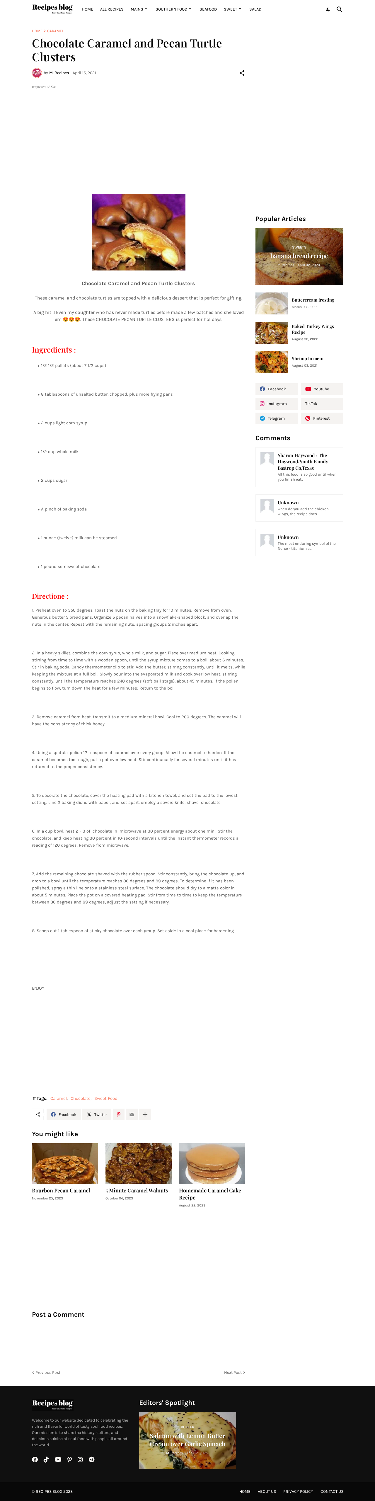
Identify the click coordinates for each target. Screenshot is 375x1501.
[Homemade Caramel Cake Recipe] (212, 1163)
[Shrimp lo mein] (271, 362)
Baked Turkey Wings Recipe (313, 329)
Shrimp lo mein (307, 358)
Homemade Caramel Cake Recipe (210, 1194)
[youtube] (58, 1460)
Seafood (208, 9)
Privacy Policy (298, 1491)
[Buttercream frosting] (271, 303)
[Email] (132, 1114)
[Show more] (145, 1114)
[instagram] (80, 1460)
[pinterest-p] (69, 1460)
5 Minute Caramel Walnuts (136, 1190)
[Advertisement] (138, 131)
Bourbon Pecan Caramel (61, 1190)
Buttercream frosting (313, 300)
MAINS (137, 9)
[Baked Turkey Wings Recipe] (271, 333)
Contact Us (332, 1491)
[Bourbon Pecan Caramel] (65, 1163)
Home (87, 9)
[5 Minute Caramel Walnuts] (138, 1163)
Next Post (233, 1372)
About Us (267, 1491)
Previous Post (47, 1372)
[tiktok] (46, 1460)
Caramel (55, 31)
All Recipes (112, 9)
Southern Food (171, 9)
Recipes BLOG (49, 1491)
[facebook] (35, 1460)
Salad (255, 9)
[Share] (242, 73)
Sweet (230, 9)
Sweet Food (105, 1098)
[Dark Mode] (328, 9)
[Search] (338, 9)
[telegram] (91, 1460)
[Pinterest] (119, 1114)
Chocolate (81, 1098)
